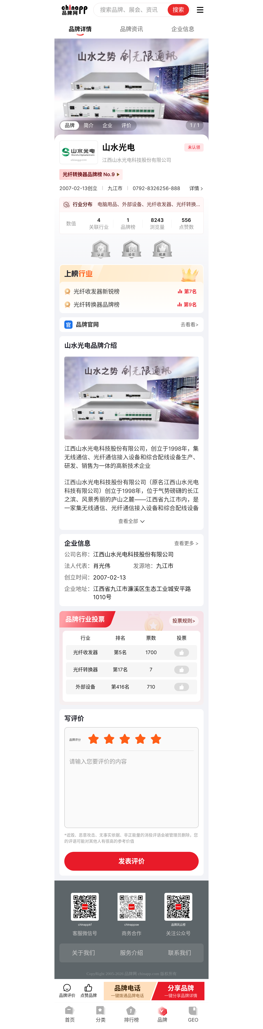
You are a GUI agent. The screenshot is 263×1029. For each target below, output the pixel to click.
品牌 (70, 125)
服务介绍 (131, 952)
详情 (194, 188)
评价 (126, 125)
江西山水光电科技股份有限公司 (136, 160)
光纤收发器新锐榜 (97, 291)
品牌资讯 (131, 29)
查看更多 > (186, 543)
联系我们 (179, 952)
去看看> (190, 324)
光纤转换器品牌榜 (97, 304)
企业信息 (182, 29)
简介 (88, 125)
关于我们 (83, 952)
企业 (107, 125)
